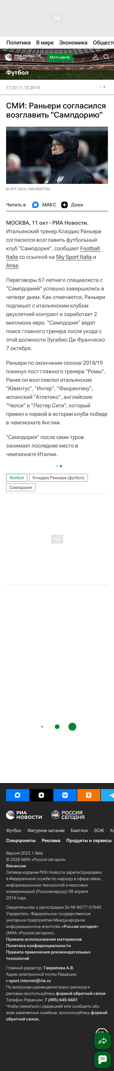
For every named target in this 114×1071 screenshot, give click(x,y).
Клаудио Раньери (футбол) (59, 477)
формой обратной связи (80, 993)
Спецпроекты (21, 840)
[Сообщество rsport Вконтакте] (65, 795)
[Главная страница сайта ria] (7, 57)
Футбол (16, 477)
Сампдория (20, 487)
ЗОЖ (99, 830)
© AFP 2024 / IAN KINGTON (28, 189)
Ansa (12, 265)
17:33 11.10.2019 (23, 87)
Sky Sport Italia (74, 257)
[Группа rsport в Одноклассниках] (88, 795)
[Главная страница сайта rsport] (36, 57)
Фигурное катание (46, 830)
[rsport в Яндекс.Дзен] (41, 795)
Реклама (51, 840)
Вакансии (16, 865)
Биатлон (79, 830)
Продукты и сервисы (89, 840)
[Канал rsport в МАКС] (17, 795)
